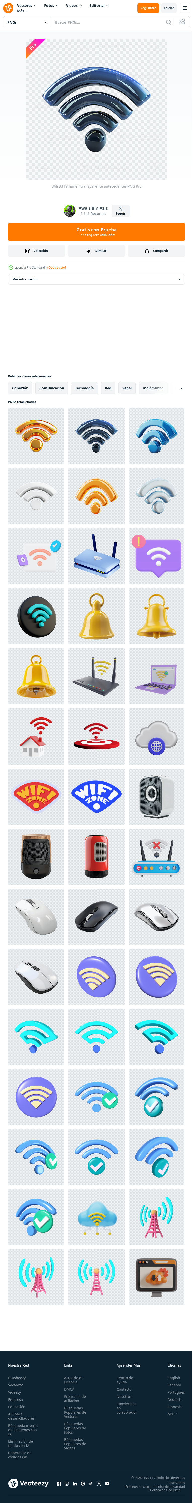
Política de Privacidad (165, 1490)
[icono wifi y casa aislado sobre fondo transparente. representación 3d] (36, 736)
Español (170, 1385)
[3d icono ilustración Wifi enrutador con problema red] (156, 857)
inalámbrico (153, 388)
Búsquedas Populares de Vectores (74, 1412)
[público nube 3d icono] (156, 736)
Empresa (15, 1399)
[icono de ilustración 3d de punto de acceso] (156, 1217)
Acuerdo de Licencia (72, 1379)
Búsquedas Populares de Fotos (74, 1428)
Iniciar (169, 8)
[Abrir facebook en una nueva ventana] (59, 1485)
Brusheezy (17, 1377)
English (170, 1377)
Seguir (120, 213)
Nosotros (121, 1396)
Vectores (24, 5)
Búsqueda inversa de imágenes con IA (23, 1429)
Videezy (14, 1392)
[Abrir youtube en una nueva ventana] (107, 1485)
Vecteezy (15, 1385)
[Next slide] (173, 388)
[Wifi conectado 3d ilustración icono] (96, 977)
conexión (20, 388)
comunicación (51, 388)
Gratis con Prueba (96, 232)
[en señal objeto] (156, 676)
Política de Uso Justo (161, 1493)
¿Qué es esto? (56, 267)
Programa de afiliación (73, 1398)
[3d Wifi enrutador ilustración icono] (96, 676)
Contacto (121, 1389)
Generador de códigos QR (19, 1454)
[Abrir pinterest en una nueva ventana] (83, 1485)
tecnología (84, 388)
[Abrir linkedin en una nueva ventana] (75, 1485)
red (108, 388)
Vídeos (72, 5)
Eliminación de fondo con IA (20, 1443)
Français (171, 1406)
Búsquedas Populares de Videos (74, 1443)
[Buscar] (169, 22)
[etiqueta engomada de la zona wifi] (36, 797)
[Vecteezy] (8, 8)
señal (127, 388)
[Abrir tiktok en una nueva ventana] (91, 1485)
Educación (16, 1406)
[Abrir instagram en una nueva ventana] (67, 1485)
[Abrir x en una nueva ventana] (99, 1485)
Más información (24, 279)
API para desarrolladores (21, 1416)
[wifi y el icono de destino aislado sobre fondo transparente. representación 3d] (96, 736)
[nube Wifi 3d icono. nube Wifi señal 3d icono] (96, 1217)
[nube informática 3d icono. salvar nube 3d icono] (156, 1277)
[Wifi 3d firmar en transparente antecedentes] (36, 436)
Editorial (97, 5)
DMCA (68, 1389)
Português (172, 1392)
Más (20, 10)
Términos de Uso (168, 1486)
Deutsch (171, 1399)
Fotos (49, 5)
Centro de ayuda (122, 1379)
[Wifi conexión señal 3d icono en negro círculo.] (36, 616)
